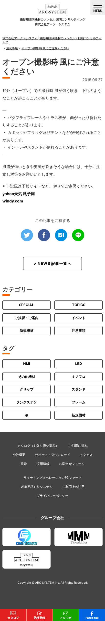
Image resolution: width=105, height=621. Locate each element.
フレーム (78, 402)
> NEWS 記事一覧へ (52, 263)
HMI (26, 363)
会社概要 (19, 455)
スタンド (78, 389)
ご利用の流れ (78, 446)
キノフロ (78, 376)
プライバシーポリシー (52, 496)
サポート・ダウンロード (52, 455)
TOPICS (78, 305)
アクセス (86, 455)
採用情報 (43, 464)
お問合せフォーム (71, 464)
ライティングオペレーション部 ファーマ (52, 478)
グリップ (26, 389)
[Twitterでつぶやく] (27, 235)
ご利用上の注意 (73, 487)
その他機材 (26, 376)
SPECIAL (26, 305)
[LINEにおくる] (78, 235)
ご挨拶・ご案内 (27, 318)
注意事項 (78, 330)
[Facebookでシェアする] (44, 235)
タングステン (26, 402)
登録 (24, 464)
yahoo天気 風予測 (18, 193)
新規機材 (26, 330)
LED (78, 363)
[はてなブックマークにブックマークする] (61, 235)
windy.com (12, 201)
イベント (78, 318)
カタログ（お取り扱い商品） (38, 446)
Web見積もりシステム (36, 487)
